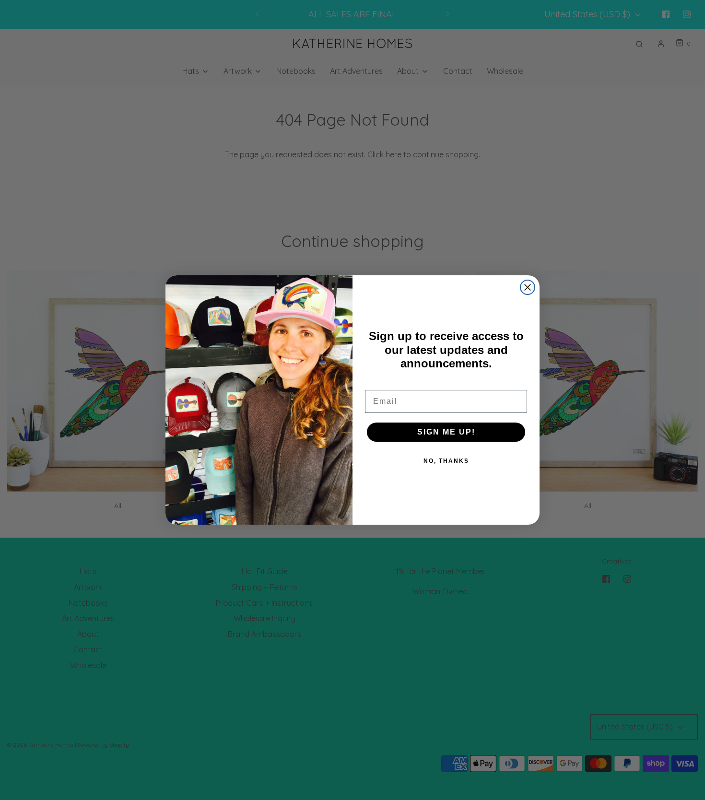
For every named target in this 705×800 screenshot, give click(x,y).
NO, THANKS (446, 461)
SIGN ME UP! (446, 432)
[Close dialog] (527, 287)
